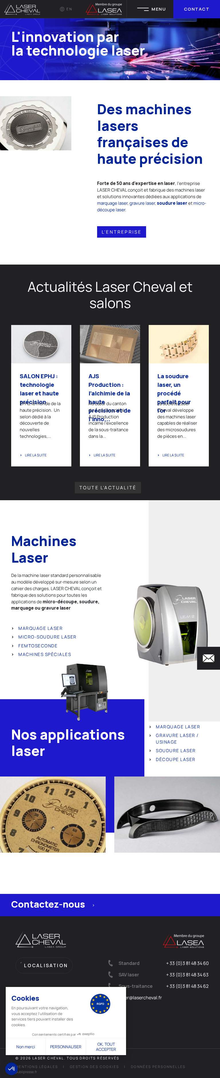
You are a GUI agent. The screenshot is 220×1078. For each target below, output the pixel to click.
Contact (197, 9)
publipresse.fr (26, 1071)
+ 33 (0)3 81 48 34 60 (187, 963)
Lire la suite (36, 455)
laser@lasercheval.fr (140, 997)
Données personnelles (158, 1066)
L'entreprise (122, 232)
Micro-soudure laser (47, 637)
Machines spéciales (44, 654)
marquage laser (112, 203)
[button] (11, 1069)
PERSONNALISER (65, 1046)
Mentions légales (36, 1066)
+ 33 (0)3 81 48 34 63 (187, 974)
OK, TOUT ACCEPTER (106, 1046)
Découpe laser (176, 759)
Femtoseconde (38, 646)
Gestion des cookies (94, 1066)
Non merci (25, 1046)
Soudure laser (176, 751)
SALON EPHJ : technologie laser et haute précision (39, 389)
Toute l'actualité (107, 487)
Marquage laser (40, 628)
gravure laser (142, 203)
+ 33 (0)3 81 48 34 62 (187, 986)
